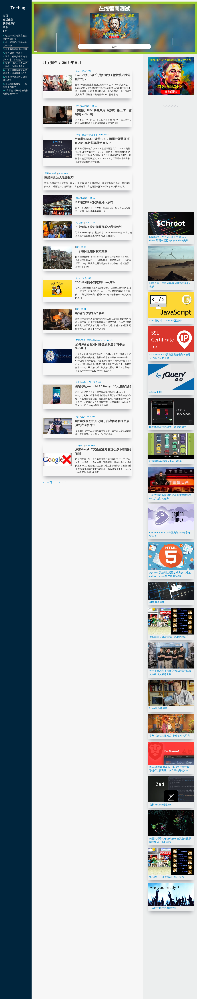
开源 (78, 340)
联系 (5, 27)
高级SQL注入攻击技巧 (87, 180)
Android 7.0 (86, 382)
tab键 (83, 106)
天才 (78, 417)
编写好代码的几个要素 (87, 319)
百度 (83, 340)
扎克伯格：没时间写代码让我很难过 (87, 230)
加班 (78, 198)
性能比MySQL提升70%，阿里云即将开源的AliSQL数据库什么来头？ (87, 149)
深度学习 (91, 340)
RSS (5, 31)
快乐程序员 (9, 23)
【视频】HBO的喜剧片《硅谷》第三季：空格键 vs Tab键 (87, 115)
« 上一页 (47, 482)
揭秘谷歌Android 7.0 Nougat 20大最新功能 (87, 394)
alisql (78, 135)
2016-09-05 (86, 71)
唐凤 (83, 417)
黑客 (47, 173)
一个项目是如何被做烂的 (87, 257)
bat (82, 198)
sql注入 (53, 173)
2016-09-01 (81, 309)
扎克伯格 (80, 222)
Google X (80, 445)
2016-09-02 (63, 173)
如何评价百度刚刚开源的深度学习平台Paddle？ (87, 356)
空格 (78, 106)
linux (78, 71)
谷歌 (78, 382)
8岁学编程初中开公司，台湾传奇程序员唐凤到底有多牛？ (87, 426)
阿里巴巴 (93, 135)
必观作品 (8, 19)
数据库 (85, 135)
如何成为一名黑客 (14, 53)
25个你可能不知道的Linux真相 (87, 288)
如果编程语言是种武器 (16, 49)
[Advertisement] (171, 163)
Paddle (99, 340)
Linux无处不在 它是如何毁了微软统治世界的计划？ (87, 83)
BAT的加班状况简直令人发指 (87, 205)
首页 (5, 15)
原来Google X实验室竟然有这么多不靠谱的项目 (87, 459)
